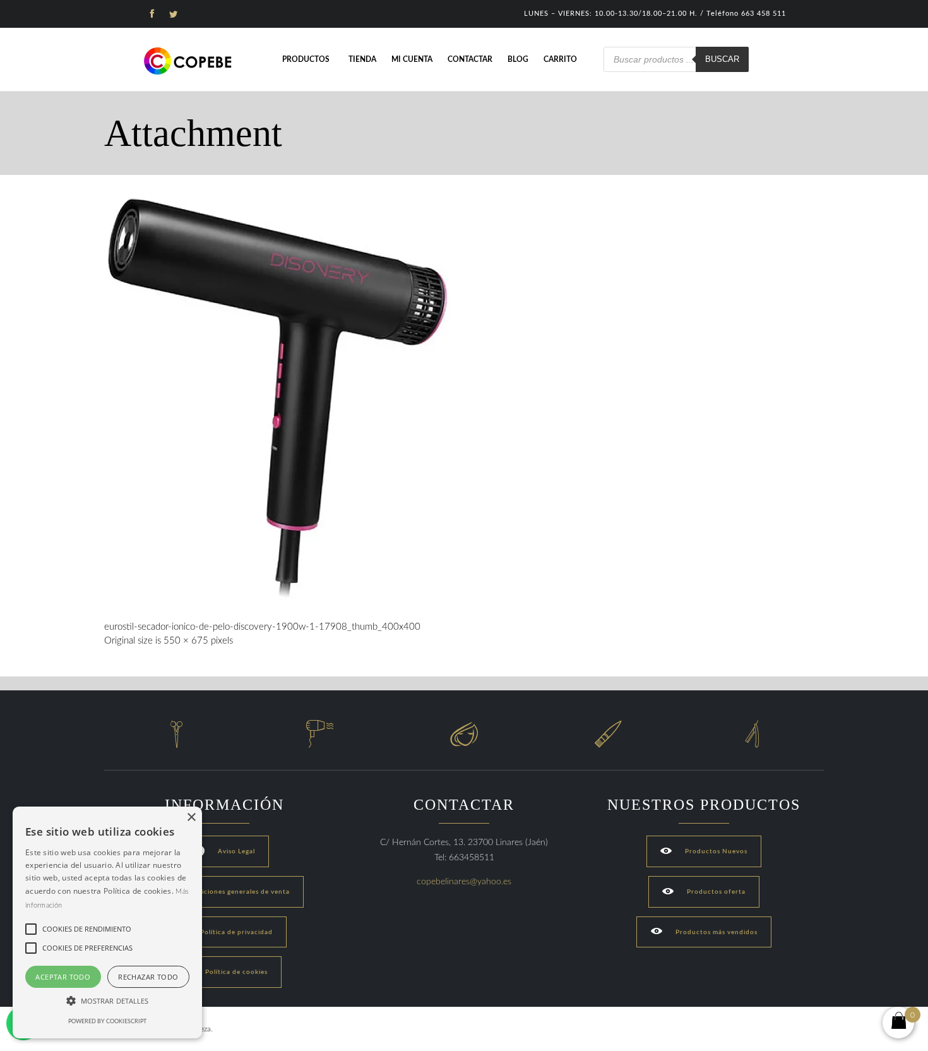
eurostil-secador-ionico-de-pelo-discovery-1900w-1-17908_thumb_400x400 (262, 627)
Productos (306, 59)
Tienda (362, 59)
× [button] (191, 817)
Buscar (722, 59)
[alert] (107, 922)
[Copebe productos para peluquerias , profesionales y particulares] (189, 61)
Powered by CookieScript (107, 1021)
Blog (518, 59)
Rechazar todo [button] (148, 977)
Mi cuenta (411, 59)
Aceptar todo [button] (62, 977)
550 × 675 (186, 641)
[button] (107, 1001)
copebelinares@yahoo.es (464, 881)
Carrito (560, 59)
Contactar (470, 59)
